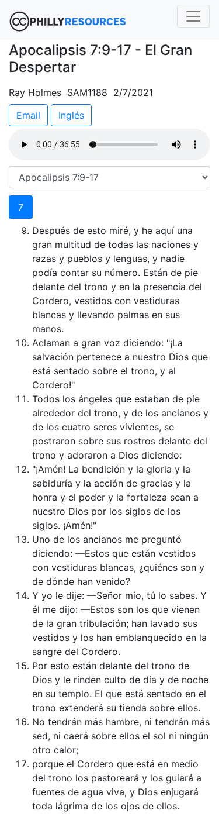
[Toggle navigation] (193, 16)
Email (28, 115)
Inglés (71, 115)
